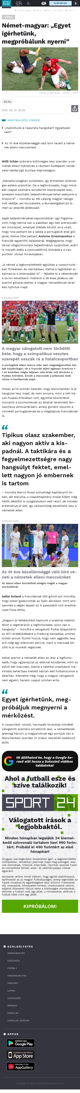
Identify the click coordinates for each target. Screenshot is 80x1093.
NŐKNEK (12, 1005)
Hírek (8, 17)
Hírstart (12, 983)
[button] (75, 10)
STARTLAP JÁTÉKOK (18, 1020)
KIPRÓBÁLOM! (40, 906)
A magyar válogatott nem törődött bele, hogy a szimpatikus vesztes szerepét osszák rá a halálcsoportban (40, 353)
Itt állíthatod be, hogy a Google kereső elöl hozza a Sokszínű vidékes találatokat (44, 761)
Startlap (12, 1013)
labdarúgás (24, 10)
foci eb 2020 (55, 10)
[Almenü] (19, 3)
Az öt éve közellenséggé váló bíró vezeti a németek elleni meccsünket (39, 574)
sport (39, 10)
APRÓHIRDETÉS (16, 953)
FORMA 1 (12, 968)
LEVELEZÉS (13, 998)
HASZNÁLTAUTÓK (16, 975)
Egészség (13, 960)
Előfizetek (60, 3)
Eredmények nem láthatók (44, 3)
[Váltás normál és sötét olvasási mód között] (28, 3)
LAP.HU (11, 990)
